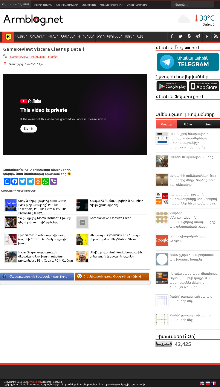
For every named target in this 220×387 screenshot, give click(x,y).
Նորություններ (67, 5)
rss (215, 37)
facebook (171, 37)
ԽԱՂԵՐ (53, 36)
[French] (213, 384)
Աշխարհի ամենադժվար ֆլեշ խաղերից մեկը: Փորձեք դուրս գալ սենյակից (193, 180)
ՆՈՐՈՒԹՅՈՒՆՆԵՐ (109, 36)
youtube (207, 37)
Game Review (19, 57)
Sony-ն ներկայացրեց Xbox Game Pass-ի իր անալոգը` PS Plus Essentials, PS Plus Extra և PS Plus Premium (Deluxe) (42, 207)
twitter (180, 37)
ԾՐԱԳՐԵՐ (37, 36)
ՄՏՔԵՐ (130, 36)
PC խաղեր (38, 57)
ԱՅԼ (140, 36)
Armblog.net (34, 382)
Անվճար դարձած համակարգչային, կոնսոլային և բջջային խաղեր (116, 254)
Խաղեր (52, 57)
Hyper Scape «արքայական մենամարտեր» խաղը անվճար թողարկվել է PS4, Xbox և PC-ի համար (45, 256)
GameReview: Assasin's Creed (110, 218)
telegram (198, 37)
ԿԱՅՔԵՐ (21, 36)
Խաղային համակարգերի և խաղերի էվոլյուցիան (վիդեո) (116, 203)
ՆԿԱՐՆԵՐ (68, 36)
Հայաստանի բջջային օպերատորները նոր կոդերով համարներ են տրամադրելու (193, 199)
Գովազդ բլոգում (111, 5)
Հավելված (89, 5)
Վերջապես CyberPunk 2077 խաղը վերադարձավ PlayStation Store (115, 237)
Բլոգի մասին (43, 5)
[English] (202, 384)
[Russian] (208, 384)
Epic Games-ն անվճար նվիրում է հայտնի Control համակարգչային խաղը (42, 239)
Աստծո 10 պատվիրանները (191, 157)
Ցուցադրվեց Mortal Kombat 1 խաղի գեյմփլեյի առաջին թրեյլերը (44, 220)
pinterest (189, 37)
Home (8, 37)
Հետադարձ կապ (137, 5)
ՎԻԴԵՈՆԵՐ (86, 36)
